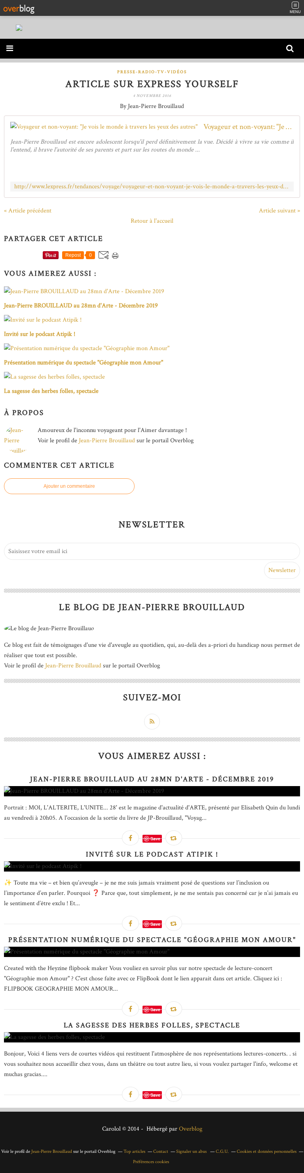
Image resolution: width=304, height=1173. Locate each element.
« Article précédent (27, 211)
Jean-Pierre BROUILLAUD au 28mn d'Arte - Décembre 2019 (152, 779)
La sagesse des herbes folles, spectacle (152, 1025)
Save (155, 838)
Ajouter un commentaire (69, 486)
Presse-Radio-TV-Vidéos (152, 72)
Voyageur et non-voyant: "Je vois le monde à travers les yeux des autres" (248, 127)
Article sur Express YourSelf (152, 84)
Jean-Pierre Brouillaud (107, 440)
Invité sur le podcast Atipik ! (152, 854)
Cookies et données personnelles (266, 1151)
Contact (160, 1151)
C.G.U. (222, 1151)
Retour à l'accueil (152, 221)
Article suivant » (279, 211)
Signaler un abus (192, 1151)
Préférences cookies (151, 1162)
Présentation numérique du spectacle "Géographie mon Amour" (152, 939)
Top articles (134, 1151)
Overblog (190, 1129)
